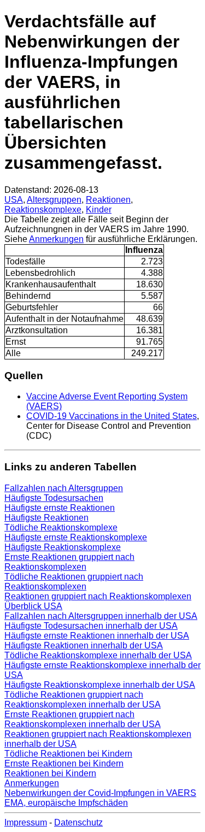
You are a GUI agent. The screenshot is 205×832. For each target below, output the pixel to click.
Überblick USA (33, 606)
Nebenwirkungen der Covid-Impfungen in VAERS (100, 793)
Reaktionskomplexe (42, 209)
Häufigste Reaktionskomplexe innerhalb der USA (99, 684)
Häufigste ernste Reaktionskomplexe (75, 537)
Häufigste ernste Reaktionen (59, 507)
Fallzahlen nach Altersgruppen (63, 488)
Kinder (99, 209)
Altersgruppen (54, 199)
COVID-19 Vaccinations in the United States (111, 416)
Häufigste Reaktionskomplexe (62, 547)
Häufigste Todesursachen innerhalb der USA (91, 625)
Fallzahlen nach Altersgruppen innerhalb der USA (100, 616)
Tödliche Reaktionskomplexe (61, 527)
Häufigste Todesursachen (53, 498)
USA (13, 199)
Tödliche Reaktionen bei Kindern (68, 753)
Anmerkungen (56, 239)
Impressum (25, 822)
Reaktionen (108, 199)
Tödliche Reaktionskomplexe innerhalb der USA (98, 655)
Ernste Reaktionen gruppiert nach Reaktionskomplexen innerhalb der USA (82, 719)
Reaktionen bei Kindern (50, 773)
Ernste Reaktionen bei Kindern (64, 763)
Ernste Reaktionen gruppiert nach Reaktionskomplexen (69, 561)
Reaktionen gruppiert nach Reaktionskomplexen (97, 596)
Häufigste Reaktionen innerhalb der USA (83, 645)
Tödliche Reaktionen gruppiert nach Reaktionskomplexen (73, 581)
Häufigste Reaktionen (46, 517)
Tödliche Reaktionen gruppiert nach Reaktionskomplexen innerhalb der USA (82, 699)
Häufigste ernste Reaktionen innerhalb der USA (96, 635)
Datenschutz (78, 822)
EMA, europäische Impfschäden (66, 802)
